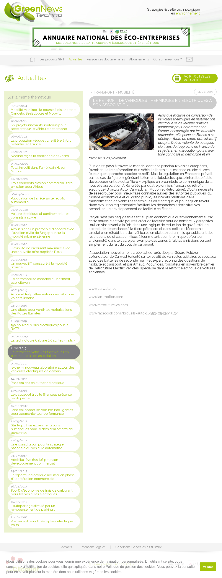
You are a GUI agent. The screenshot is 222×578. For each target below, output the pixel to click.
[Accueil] (32, 59)
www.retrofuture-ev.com (108, 305)
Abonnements (139, 59)
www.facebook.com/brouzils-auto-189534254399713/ (133, 313)
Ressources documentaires (106, 59)
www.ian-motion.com (106, 297)
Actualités (75, 59)
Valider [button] (208, 566)
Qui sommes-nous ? (167, 59)
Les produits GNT (51, 59)
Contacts (66, 547)
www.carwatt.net (102, 289)
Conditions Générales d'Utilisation (139, 547)
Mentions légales (94, 547)
